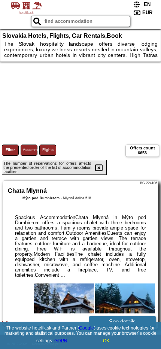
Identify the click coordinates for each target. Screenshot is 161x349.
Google (86, 328)
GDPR (60, 340)
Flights (48, 150)
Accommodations (30, 150)
